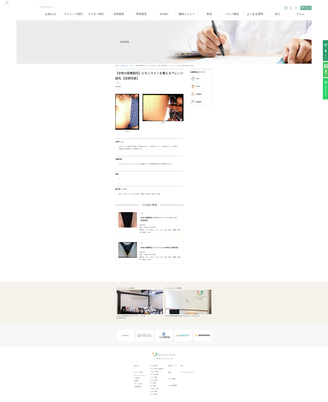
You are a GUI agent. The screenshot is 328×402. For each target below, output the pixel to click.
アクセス (307, 8)
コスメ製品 (232, 13)
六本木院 (137, 378)
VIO (131, 65)
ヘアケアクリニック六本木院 (125, 288)
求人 (277, 13)
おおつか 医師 (154, 371)
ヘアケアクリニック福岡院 (173, 288)
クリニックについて (140, 375)
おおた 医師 (154, 391)
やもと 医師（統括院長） (157, 368)
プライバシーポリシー (187, 372)
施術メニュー (187, 13)
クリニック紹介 (73, 13)
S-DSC (164, 13)
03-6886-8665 (122, 318)
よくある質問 (255, 13)
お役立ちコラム (124, 65)
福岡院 (136, 381)
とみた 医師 (154, 380)
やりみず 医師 (154, 374)
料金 (209, 13)
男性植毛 (141, 13)
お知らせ (50, 13)
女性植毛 (118, 13)
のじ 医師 (153, 383)
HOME (116, 65)
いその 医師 (154, 377)
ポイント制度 (138, 383)
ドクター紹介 (96, 13)
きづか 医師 (154, 394)
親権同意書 (138, 386)
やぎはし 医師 (154, 388)
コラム (300, 13)
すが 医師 (153, 385)
